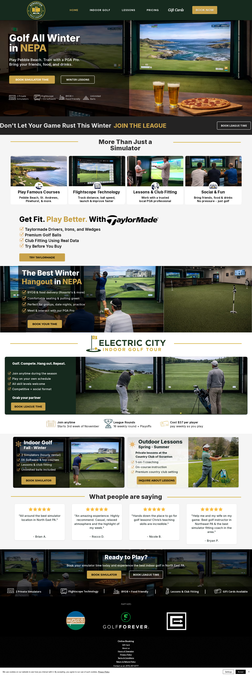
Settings (228, 671)
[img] (39, 179)
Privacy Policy (103, 671)
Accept (240, 671)
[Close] (248, 672)
